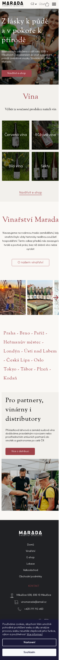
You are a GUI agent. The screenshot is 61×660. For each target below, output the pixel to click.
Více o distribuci (20, 451)
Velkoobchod (30, 570)
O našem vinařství (30, 262)
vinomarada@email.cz (33, 602)
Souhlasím (29, 652)
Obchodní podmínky (30, 576)
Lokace (30, 564)
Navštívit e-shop (16, 73)
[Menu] (54, 4)
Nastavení (29, 642)
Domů (30, 545)
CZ (32, 4)
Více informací (35, 634)
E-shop (30, 557)
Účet (42, 4)
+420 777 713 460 (33, 609)
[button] (56, 297)
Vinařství (30, 551)
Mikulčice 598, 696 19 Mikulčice (33, 595)
